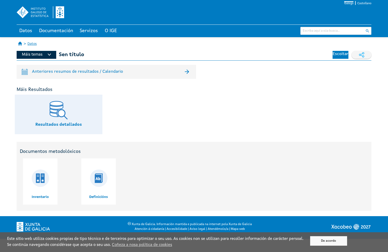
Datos (25, 30)
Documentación (56, 30)
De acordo (328, 241)
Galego (348, 3)
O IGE (111, 30)
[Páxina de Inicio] (20, 43)
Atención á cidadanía (149, 229)
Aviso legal (197, 229)
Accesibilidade (177, 229)
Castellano (364, 3)
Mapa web (238, 229)
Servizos (89, 30)
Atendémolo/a (218, 229)
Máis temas (32, 55)
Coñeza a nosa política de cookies (142, 245)
